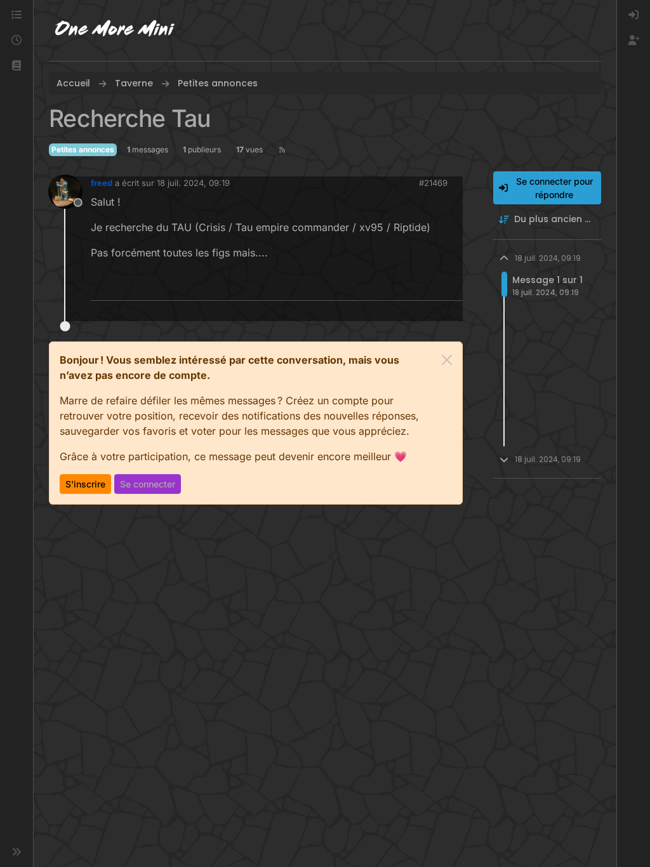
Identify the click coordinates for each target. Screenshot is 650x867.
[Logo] (115, 30)
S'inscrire (85, 484)
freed (101, 183)
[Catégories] (16, 15)
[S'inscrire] (633, 40)
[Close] (447, 360)
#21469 (433, 183)
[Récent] (16, 40)
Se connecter (147, 484)
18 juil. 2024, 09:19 (193, 183)
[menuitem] (633, 15)
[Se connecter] (633, 15)
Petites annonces (82, 149)
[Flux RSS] (282, 149)
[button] (16, 66)
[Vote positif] (432, 285)
